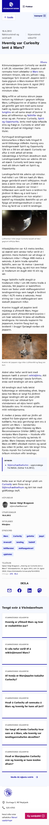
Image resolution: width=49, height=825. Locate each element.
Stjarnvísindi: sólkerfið (34, 36)
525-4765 (10, 808)
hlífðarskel (9, 548)
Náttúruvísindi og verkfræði (10, 36)
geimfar (30, 536)
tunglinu (6, 112)
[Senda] (9, 590)
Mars (35, 71)
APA (11, 574)
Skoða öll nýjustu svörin (22, 777)
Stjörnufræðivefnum (13, 487)
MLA (16, 574)
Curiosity (7, 484)
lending (20, 542)
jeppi (41, 536)
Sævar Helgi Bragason (22, 503)
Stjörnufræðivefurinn (18, 465)
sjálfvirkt (8, 554)
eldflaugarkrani (26, 548)
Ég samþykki (34, 815)
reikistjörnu (35, 375)
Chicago (5, 574)
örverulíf (7, 542)
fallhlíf (32, 542)
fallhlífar (31, 115)
